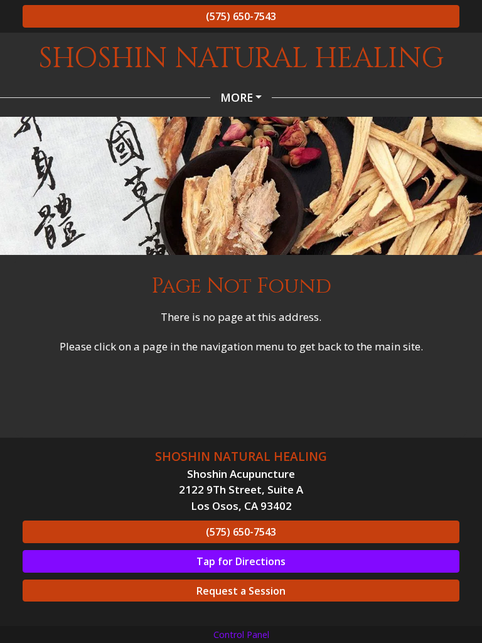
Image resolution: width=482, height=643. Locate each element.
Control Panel (241, 634)
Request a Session (241, 591)
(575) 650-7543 (241, 16)
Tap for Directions (241, 561)
